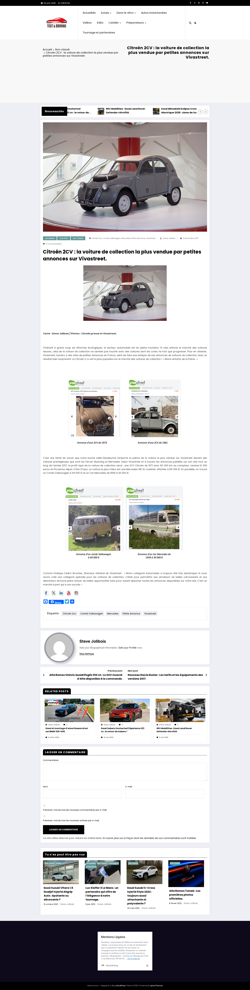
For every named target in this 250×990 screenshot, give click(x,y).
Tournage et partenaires (99, 32)
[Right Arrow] (206, 112)
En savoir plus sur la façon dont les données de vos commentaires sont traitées (149, 838)
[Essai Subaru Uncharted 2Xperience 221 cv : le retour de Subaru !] (125, 710)
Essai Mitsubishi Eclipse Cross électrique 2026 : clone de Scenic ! (155, 110)
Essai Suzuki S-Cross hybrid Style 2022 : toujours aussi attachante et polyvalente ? (141, 895)
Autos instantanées (154, 13)
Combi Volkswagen (111, 238)
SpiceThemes (156, 985)
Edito (100, 22)
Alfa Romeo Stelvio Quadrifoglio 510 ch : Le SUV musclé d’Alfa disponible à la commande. (85, 676)
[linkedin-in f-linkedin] (198, 2)
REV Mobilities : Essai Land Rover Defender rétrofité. (99, 110)
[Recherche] (190, 22)
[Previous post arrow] (44, 675)
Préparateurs (135, 22)
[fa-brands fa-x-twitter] (194, 2)
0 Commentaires (53, 244)
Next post (133, 671)
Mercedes (125, 238)
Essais (105, 13)
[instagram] (203, 2)
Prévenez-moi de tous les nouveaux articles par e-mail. (71, 820)
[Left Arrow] (200, 112)
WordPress (121, 985)
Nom (45, 786)
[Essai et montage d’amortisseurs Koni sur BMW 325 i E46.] (69, 710)
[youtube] (207, 2)
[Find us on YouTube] (69, 593)
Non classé (78, 238)
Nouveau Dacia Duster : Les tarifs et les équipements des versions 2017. (165, 676)
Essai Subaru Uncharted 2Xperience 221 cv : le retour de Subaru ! (122, 730)
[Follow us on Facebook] (46, 593)
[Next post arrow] (206, 675)
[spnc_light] (195, 23)
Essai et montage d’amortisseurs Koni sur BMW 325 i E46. (67, 730)
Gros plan (64, 238)
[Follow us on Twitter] (54, 593)
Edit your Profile (127, 647)
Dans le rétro (125, 13)
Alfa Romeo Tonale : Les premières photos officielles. (184, 894)
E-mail (128, 786)
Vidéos (87, 22)
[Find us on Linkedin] (61, 593)
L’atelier (114, 22)
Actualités (89, 13)
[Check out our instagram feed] (76, 593)
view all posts (86, 654)
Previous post (115, 671)
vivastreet (150, 238)
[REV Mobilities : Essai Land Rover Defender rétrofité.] (180, 710)
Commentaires (50, 760)
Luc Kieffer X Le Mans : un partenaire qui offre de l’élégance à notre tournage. (102, 893)
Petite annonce (138, 238)
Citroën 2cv (97, 238)
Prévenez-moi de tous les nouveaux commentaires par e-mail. (75, 809)
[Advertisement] (125, 80)
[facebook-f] (190, 2)
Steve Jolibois (169, 238)
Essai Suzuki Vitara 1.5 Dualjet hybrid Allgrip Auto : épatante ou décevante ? (58, 893)
